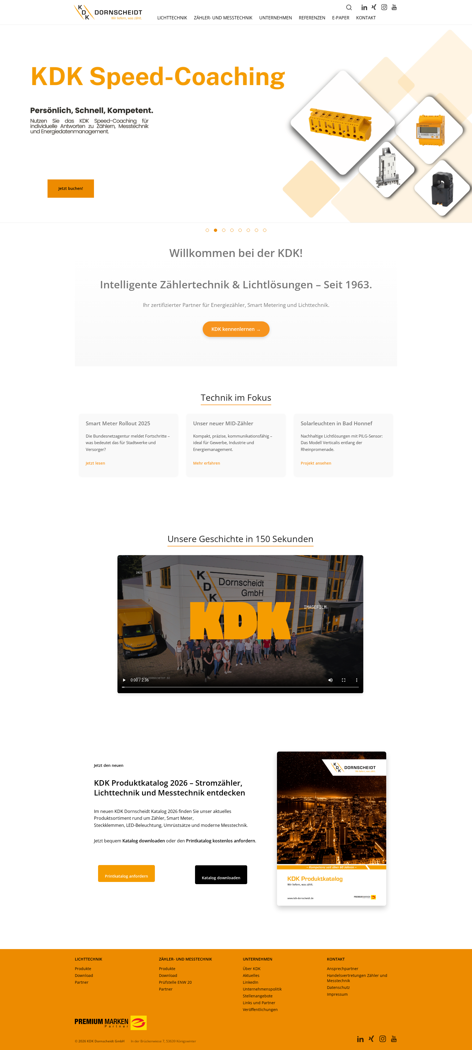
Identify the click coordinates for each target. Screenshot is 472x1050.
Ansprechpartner (342, 968)
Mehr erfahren (206, 463)
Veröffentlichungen (260, 1009)
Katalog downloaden (221, 877)
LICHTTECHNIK (88, 959)
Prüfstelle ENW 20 (175, 982)
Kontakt (366, 18)
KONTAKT (336, 959)
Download (84, 975)
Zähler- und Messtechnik (223, 18)
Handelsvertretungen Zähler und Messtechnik (357, 978)
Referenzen (312, 18)
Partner (81, 982)
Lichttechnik (172, 18)
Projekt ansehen (316, 463)
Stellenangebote (258, 995)
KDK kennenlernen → (236, 329)
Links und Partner (259, 1002)
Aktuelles (251, 975)
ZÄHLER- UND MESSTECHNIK (185, 959)
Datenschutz (338, 987)
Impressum (337, 994)
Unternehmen (275, 18)
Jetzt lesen (95, 463)
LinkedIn (250, 982)
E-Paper (340, 18)
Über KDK (252, 968)
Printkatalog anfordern (126, 876)
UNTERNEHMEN (257, 959)
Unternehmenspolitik (262, 989)
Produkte (83, 968)
